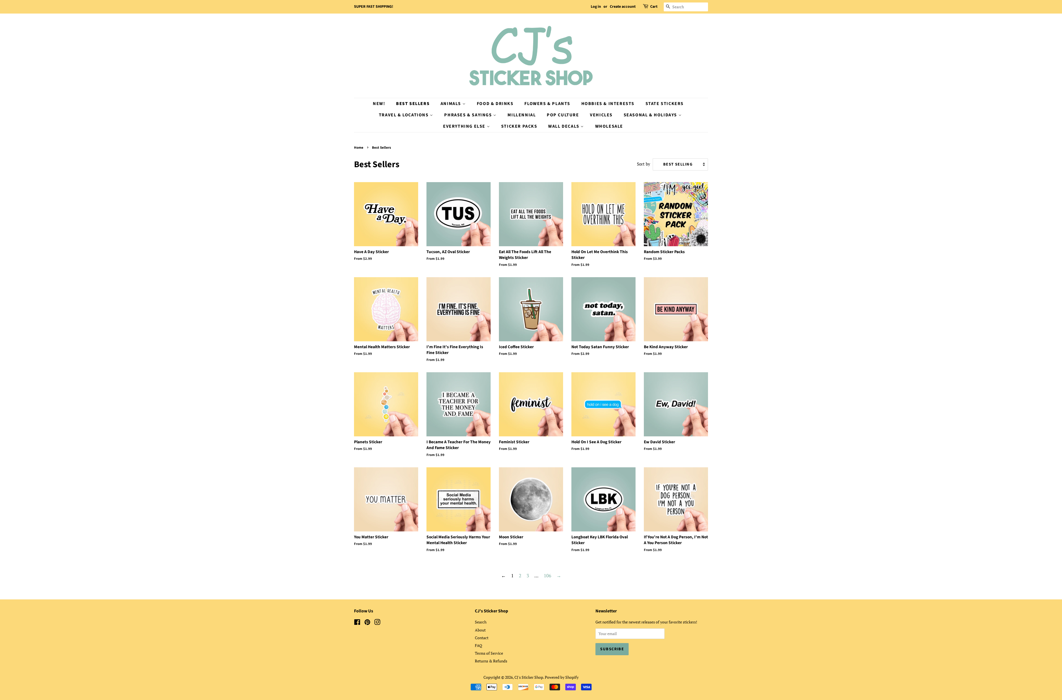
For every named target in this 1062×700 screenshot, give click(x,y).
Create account (623, 6)
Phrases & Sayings (468, 115)
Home (358, 147)
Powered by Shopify (562, 677)
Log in (596, 6)
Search (480, 622)
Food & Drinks (495, 104)
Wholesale (609, 126)
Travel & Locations (404, 115)
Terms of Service (489, 653)
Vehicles (601, 115)
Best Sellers (413, 104)
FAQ (478, 645)
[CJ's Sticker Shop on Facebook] (357, 623)
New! (379, 104)
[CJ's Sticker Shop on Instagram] (377, 623)
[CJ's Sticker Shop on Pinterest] (367, 623)
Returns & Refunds (491, 661)
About (480, 630)
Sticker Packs (519, 126)
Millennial (521, 115)
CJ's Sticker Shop (528, 677)
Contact (481, 637)
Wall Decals (564, 126)
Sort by (643, 164)
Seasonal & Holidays (651, 115)
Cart (653, 6)
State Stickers (664, 104)
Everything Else (465, 126)
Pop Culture (563, 115)
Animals (451, 104)
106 (547, 575)
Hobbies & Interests (607, 104)
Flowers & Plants (547, 104)
